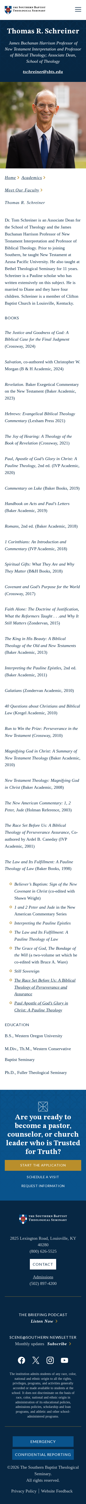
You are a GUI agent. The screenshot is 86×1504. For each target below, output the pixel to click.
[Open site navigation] (78, 10)
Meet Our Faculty (22, 190)
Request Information (43, 1186)
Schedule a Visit (43, 1177)
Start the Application (43, 1165)
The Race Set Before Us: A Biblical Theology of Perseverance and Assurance (44, 987)
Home (10, 177)
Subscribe (57, 1343)
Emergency (43, 1441)
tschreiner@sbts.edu (43, 71)
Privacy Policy (24, 1491)
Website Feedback (57, 1491)
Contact (43, 1264)
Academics (32, 177)
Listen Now (42, 1321)
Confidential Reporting (43, 1454)
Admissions (43, 1277)
